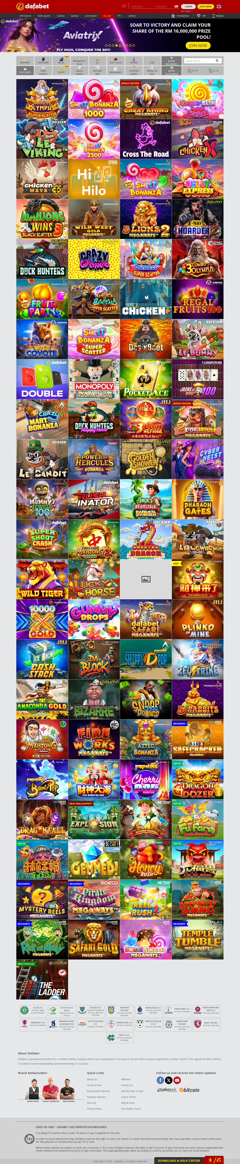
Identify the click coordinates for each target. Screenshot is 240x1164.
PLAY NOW (197, 45)
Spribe (134, 62)
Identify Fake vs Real (132, 1091)
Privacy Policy (94, 1108)
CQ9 (152, 62)
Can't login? (186, 11)
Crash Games (79, 72)
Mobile (220, 15)
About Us (92, 1079)
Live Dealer (91, 15)
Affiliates (126, 1079)
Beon (63, 60)
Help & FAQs (128, 1102)
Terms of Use (94, 1085)
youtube (177, 1080)
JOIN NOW (206, 6)
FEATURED (25, 72)
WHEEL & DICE (152, 72)
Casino (60, 15)
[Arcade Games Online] (32, 6)
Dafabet (25, 62)
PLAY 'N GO (116, 62)
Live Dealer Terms (131, 1108)
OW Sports (25, 15)
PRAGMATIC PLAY (79, 62)
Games (74, 15)
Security (91, 1102)
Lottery (132, 15)
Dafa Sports (44, 15)
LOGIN (188, 6)
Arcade (107, 15)
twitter (169, 1080)
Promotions (182, 15)
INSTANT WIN (98, 72)
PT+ (120, 15)
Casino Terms (128, 1096)
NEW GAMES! (43, 72)
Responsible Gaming (98, 1091)
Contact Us (127, 1085)
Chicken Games (134, 72)
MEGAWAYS (116, 72)
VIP (204, 15)
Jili (97, 62)
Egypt (63, 70)
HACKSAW (43, 62)
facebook (160, 1080)
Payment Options (96, 1096)
